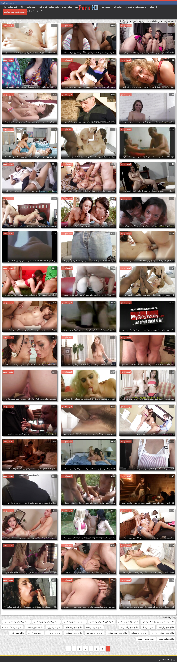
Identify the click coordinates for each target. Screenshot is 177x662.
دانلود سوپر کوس (35, 633)
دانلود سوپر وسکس (74, 633)
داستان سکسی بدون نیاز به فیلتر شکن (158, 621)
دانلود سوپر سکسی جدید (12, 627)
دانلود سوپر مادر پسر (94, 633)
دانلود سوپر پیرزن (54, 633)
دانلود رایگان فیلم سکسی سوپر (16, 621)
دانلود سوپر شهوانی (139, 633)
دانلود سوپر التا (148, 627)
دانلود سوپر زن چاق (74, 627)
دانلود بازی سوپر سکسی (128, 621)
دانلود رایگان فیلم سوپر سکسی (46, 621)
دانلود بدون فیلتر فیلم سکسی (102, 621)
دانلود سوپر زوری (54, 627)
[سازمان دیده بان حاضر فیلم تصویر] (88, 12)
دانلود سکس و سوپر (146, 639)
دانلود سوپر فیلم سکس (117, 633)
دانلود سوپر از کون (166, 627)
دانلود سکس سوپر (166, 639)
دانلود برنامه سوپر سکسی (74, 621)
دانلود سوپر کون (17, 633)
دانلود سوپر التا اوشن (129, 627)
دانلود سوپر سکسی (34, 627)
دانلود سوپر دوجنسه (94, 627)
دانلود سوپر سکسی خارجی (163, 633)
